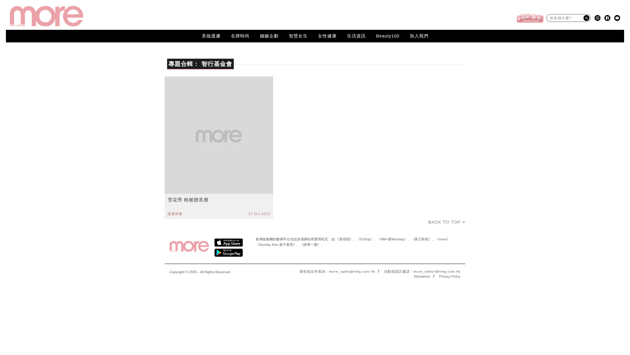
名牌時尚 (240, 36)
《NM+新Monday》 (392, 239)
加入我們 (419, 36)
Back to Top (444, 222)
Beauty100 (387, 36)
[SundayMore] (46, 16)
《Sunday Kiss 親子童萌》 (276, 245)
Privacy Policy (449, 276)
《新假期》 (344, 239)
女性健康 (327, 36)
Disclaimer (422, 276)
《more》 (442, 239)
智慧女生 (298, 36)
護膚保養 (175, 214)
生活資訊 (356, 36)
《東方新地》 (421, 239)
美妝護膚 (211, 36)
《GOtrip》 (365, 239)
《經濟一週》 (310, 245)
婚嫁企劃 (269, 36)
